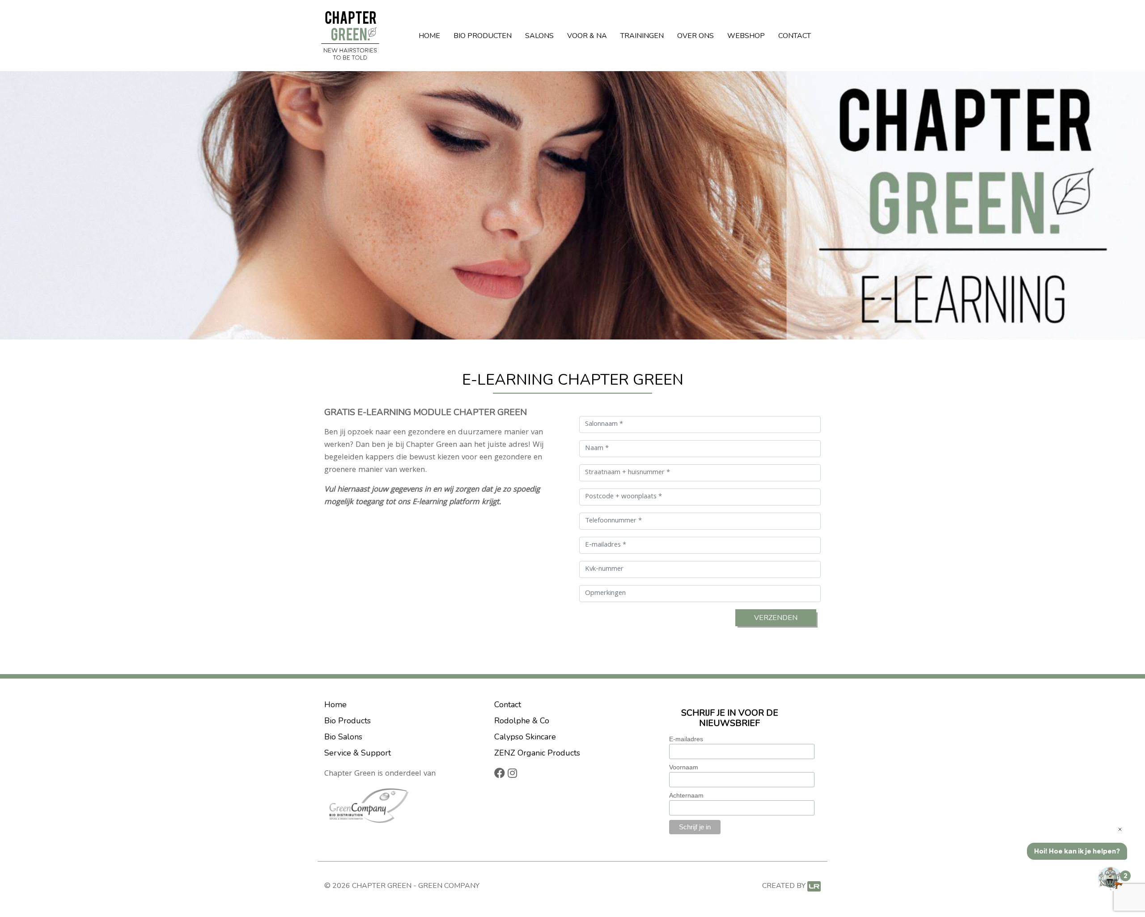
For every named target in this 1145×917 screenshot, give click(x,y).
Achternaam (686, 795)
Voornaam (683, 767)
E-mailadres (686, 739)
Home (429, 36)
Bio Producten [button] (483, 36)
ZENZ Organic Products (537, 752)
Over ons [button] (695, 36)
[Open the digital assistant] (1110, 879)
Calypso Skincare (525, 736)
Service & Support (357, 752)
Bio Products (347, 720)
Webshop (746, 36)
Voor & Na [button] (587, 36)
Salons (539, 36)
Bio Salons (343, 736)
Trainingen (642, 36)
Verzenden (775, 618)
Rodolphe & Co (521, 720)
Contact (794, 36)
